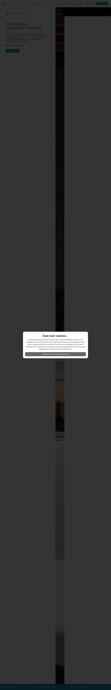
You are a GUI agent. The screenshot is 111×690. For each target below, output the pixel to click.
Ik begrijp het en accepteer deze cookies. (55, 354)
